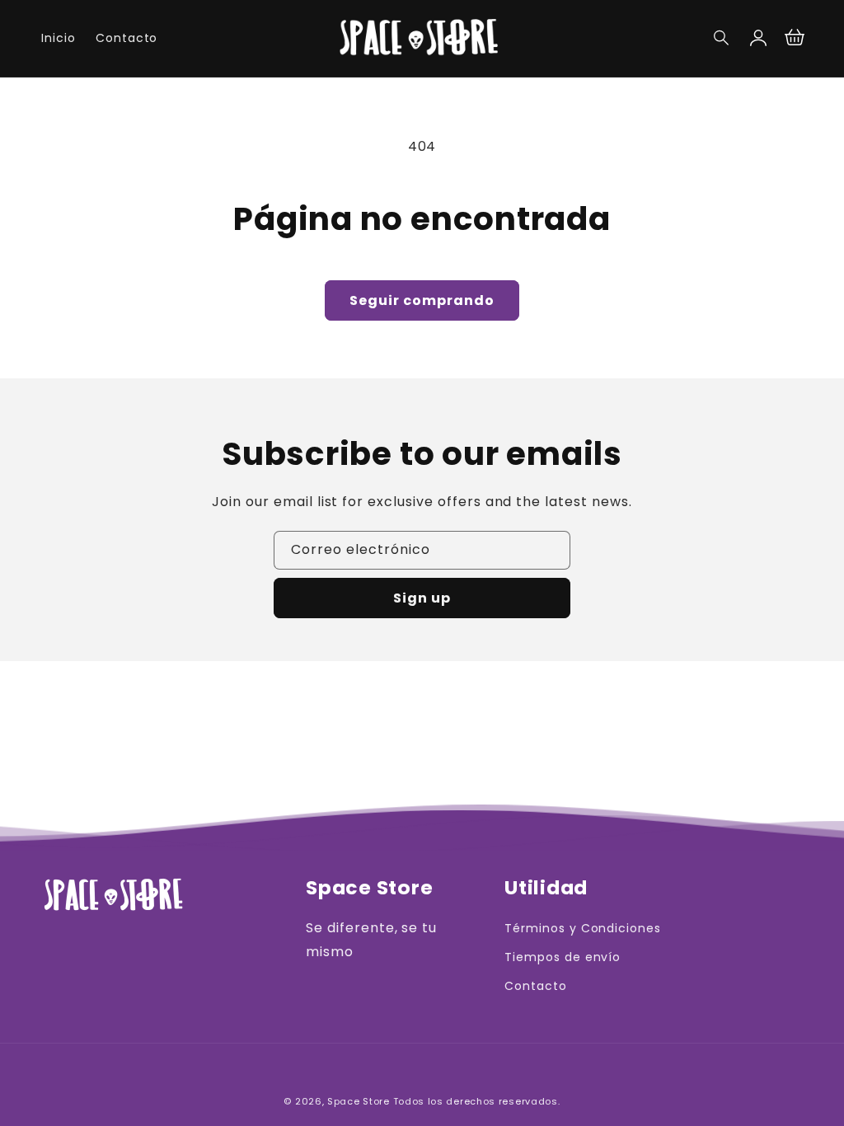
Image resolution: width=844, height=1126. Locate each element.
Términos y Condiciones (582, 928)
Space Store (358, 1101)
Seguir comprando (422, 300)
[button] (722, 38)
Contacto (535, 986)
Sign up (422, 598)
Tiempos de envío (562, 957)
